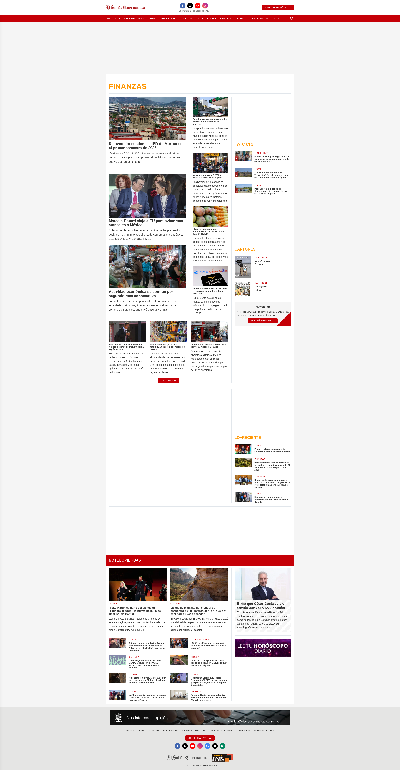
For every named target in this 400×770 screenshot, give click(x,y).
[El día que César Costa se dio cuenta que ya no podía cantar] (263, 584)
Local (117, 18)
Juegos (274, 18)
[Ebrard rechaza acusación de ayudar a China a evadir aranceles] (243, 449)
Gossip (201, 18)
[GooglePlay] (222, 746)
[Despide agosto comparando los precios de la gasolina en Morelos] (210, 107)
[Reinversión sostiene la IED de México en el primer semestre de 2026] (147, 118)
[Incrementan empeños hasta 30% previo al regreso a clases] (209, 331)
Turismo (239, 18)
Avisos (264, 18)
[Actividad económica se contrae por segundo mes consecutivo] (147, 266)
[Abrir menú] (108, 18)
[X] (190, 5)
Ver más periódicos (278, 7)
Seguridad (129, 18)
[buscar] (292, 18)
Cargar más (169, 380)
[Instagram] (205, 5)
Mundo (152, 18)
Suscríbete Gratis (263, 320)
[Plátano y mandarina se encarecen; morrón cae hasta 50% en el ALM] (210, 216)
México (142, 18)
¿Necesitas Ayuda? (200, 738)
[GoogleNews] (207, 746)
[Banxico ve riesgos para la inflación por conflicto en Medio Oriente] (243, 497)
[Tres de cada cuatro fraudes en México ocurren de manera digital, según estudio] (127, 331)
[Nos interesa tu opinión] (200, 717)
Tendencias (225, 18)
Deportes (252, 18)
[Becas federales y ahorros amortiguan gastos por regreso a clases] (168, 331)
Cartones (188, 18)
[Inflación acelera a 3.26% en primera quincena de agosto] (210, 163)
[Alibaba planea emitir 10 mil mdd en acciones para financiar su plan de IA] (210, 276)
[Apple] (215, 746)
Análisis (176, 18)
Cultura (212, 18)
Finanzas (164, 18)
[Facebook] (182, 5)
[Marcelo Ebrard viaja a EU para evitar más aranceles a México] (147, 196)
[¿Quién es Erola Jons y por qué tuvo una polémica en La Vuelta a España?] (179, 645)
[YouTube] (197, 5)
